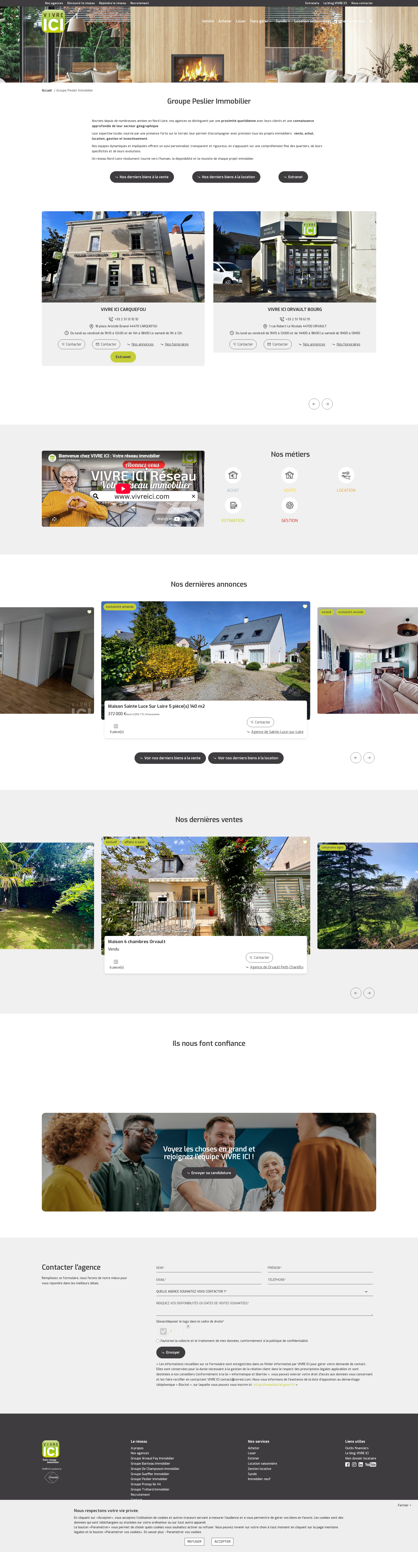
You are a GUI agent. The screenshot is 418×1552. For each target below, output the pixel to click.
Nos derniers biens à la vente (144, 177)
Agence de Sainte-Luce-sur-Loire (277, 731)
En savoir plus (154, 1532)
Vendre (208, 21)
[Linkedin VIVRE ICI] (361, 1465)
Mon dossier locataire (360, 1458)
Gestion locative (259, 1469)
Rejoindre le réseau (112, 3)
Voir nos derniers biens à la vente (172, 758)
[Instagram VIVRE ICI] (354, 1465)
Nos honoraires (177, 344)
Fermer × (404, 1505)
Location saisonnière (311, 21)
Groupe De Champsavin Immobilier (155, 1469)
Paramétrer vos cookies (184, 1532)
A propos (137, 1448)
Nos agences (54, 3)
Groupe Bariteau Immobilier (150, 1464)
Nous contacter (362, 3)
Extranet (295, 177)
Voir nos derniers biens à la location (248, 758)
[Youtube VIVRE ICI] (370, 1465)
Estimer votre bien (349, 21)
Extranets (312, 3)
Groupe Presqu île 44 (146, 1484)
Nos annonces (142, 344)
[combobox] (264, 1292)
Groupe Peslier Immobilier (149, 1479)
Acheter (225, 21)
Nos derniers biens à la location (228, 177)
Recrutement (139, 3)
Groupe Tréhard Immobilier (150, 1489)
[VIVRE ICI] (53, 21)
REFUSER (194, 1541)
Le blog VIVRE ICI (335, 3)
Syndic (281, 21)
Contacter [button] (108, 344)
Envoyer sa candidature (211, 1173)
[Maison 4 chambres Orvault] (205, 896)
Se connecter (371, 21)
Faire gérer (259, 21)
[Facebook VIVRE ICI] (347, 1465)
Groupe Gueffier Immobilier (150, 1474)
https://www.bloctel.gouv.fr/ (274, 1385)
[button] (123, 309)
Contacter (73, 344)
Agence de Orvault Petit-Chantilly (276, 967)
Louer (241, 21)
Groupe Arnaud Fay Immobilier (152, 1458)
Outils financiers (357, 1448)
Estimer (253, 1458)
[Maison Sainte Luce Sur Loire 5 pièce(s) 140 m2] (205, 660)
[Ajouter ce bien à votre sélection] (89, 612)
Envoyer (173, 1352)
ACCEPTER (222, 1541)
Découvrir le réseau (81, 3)
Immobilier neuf (259, 1479)
